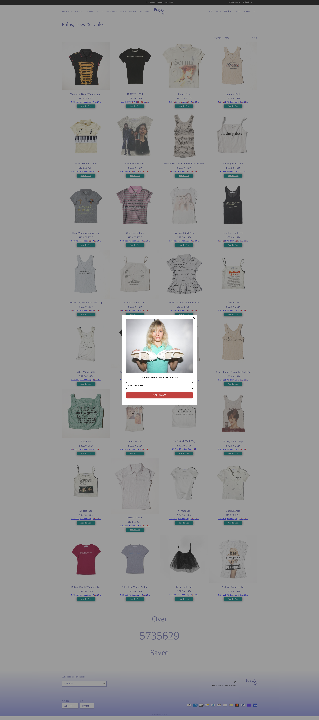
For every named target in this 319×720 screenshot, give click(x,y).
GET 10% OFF (159, 395)
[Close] (194, 318)
